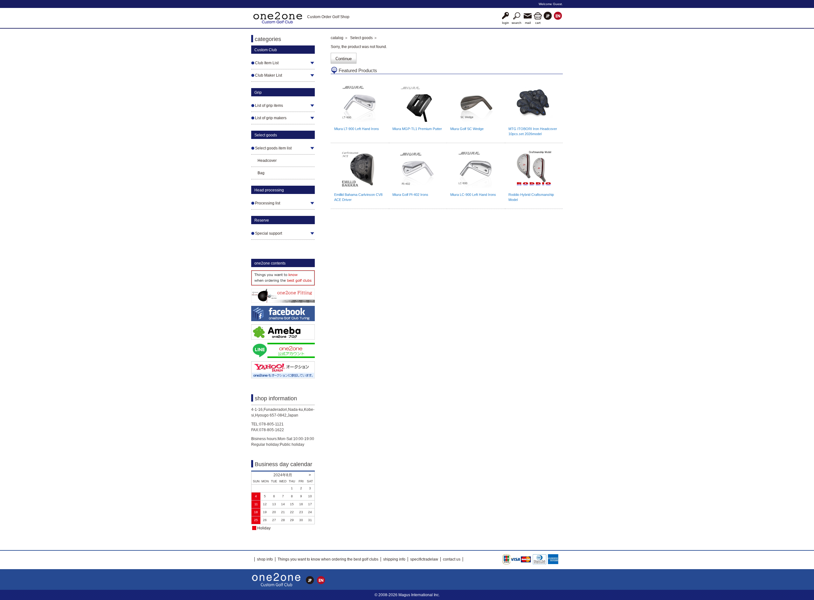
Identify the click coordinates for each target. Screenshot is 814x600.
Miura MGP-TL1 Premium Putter (417, 129)
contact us (451, 559)
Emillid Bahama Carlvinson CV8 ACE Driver (358, 197)
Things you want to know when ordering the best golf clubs (328, 559)
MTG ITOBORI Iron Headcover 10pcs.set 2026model (532, 131)
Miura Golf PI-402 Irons (410, 195)
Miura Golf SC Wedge (467, 129)
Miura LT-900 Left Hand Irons (356, 129)
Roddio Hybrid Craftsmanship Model (531, 197)
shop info (265, 559)
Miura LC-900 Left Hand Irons (473, 195)
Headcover (267, 160)
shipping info (394, 559)
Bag (261, 173)
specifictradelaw (424, 559)
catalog (337, 38)
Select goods (361, 38)
